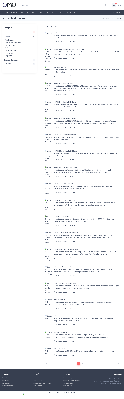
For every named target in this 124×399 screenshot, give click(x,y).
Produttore (5, 380)
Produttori (24, 12)
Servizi (41, 12)
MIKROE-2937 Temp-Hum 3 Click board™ (66, 249)
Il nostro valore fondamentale (42, 383)
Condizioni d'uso (68, 383)
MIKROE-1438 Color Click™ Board (64, 83)
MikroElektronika (117, 18)
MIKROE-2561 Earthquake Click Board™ (66, 151)
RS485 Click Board (59, 348)
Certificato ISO (37, 380)
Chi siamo (36, 378)
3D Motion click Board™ (61, 67)
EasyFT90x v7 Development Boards (65, 283)
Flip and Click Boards (60, 299)
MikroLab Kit (57, 316)
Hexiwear (57, 33)
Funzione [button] (7, 32)
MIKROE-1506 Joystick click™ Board (65, 118)
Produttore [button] (7, 64)
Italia (117, 12)
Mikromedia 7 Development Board (64, 267)
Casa (6, 12)
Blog (33, 12)
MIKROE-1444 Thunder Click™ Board (65, 102)
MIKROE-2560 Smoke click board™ (64, 184)
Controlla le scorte (72, 12)
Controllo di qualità (69, 378)
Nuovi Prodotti (37, 386)
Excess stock (67, 386)
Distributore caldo (8, 386)
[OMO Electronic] (9, 5)
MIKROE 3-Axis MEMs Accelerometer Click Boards (69, 49)
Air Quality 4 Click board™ (61, 216)
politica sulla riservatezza (71, 380)
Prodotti (14, 12)
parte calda (6, 383)
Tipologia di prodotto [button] (11, 60)
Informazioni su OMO (54, 12)
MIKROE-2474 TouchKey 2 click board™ (66, 167)
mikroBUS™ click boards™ (61, 332)
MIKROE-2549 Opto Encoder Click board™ (66, 233)
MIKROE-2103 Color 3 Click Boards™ (65, 135)
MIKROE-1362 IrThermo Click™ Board (65, 200)
